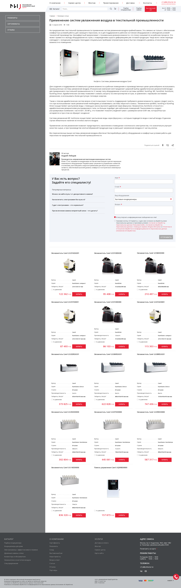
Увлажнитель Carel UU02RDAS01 (65, 354)
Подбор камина (139, 9)
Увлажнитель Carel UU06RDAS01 (108, 354)
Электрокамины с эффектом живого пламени (21, 550)
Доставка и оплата (101, 543)
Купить (79, 294)
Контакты (147, 3)
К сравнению (57, 289)
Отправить (166, 237)
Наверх (169, 580)
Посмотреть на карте (148, 549)
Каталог (56, 9)
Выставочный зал (150, 8)
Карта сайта (99, 553)
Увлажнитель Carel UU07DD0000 (108, 412)
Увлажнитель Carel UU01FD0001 (65, 302)
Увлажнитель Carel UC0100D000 (107, 302)
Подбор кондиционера (126, 9)
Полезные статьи (63, 16)
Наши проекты (55, 557)
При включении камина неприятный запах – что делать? (75, 211)
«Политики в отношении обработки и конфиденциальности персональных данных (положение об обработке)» (144, 229)
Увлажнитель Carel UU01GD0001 (151, 302)
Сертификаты (13, 24)
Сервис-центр (74, 3)
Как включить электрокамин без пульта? (68, 199)
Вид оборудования (122, 195)
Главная (52, 16)
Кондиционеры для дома (13, 546)
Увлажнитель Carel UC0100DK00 (108, 253)
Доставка (130, 3)
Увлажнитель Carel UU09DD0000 (151, 412)
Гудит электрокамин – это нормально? (67, 205)
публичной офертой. (40, 581)
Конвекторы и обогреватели (15, 557)
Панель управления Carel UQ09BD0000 (110, 467)
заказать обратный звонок (168, 4)
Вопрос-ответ (54, 560)
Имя (116, 178)
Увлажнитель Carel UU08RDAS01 (151, 354)
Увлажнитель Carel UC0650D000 (150, 253)
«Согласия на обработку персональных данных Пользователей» (140, 224)
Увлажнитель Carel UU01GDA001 (65, 253)
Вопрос (117, 204)
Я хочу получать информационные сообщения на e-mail (136, 217)
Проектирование (110, 3)
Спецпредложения (11, 563)
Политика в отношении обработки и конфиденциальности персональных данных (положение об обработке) (38, 584)
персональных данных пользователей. (31, 583)
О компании (55, 3)
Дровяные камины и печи (13, 553)
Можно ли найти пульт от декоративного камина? (72, 194)
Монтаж (91, 3)
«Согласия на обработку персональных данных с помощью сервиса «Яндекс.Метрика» (139, 226)
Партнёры (53, 570)
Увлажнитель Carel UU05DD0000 (65, 412)
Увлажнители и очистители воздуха (17, 560)
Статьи (52, 563)
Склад (51, 550)
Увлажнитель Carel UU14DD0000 (65, 467)
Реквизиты (12, 18)
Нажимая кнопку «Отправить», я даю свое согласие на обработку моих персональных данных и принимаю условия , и (144, 226)
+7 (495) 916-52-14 (168, 2)
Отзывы (11, 30)
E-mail (117, 187)
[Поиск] (111, 9)
